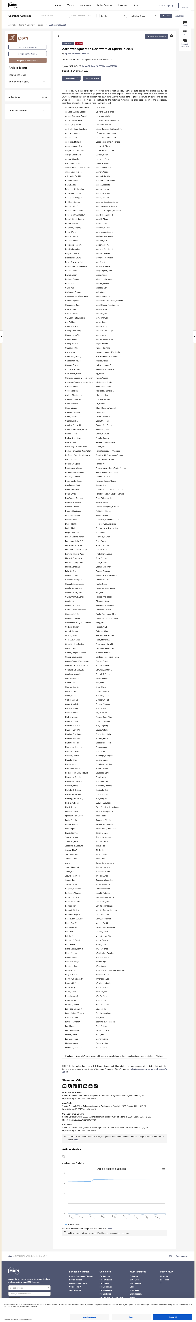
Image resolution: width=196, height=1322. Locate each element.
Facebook (164, 1279)
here (76, 1140)
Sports (21, 24)
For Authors (105, 1276)
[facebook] (80, 1087)
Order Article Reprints (156, 36)
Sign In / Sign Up (166, 5)
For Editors (104, 1283)
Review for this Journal (27, 53)
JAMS (132, 1297)
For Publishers (106, 1290)
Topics (70, 5)
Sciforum (134, 1276)
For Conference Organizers (111, 1297)
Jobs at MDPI (75, 1290)
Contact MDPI (75, 1286)
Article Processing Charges (81, 1276)
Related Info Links (17, 74)
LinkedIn (164, 1276)
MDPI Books (135, 1279)
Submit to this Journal (28, 47)
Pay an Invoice (75, 1279)
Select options (16, 1287)
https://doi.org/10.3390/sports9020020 (99, 66)
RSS (170, 1256)
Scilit (132, 1286)
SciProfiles (134, 1290)
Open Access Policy (78, 1283)
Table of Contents (17, 110)
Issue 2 (40, 24)
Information (85, 5)
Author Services (104, 5)
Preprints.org (135, 1283)
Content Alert (182, 1256)
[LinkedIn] (75, 1087)
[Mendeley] (96, 1087)
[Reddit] (91, 1087)
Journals (57, 5)
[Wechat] (85, 1087)
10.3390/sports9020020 (56, 24)
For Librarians (106, 1286)
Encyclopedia (136, 1293)
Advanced (179, 15)
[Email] (64, 1087)
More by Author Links (18, 81)
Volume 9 (31, 24)
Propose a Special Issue (27, 60)
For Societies (105, 1293)
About (136, 5)
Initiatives (122, 5)
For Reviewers (106, 1279)
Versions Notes (92, 78)
